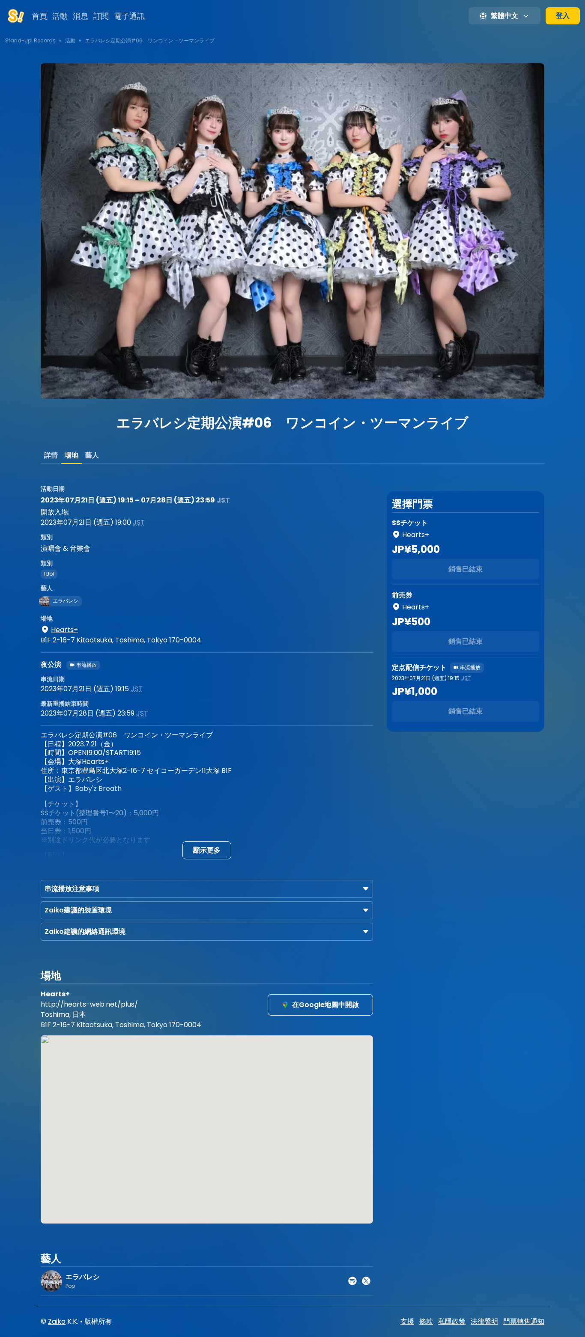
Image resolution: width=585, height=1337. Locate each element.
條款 (426, 1321)
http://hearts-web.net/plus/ (89, 1004)
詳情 (51, 455)
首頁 (39, 16)
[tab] (51, 455)
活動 (60, 16)
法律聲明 (484, 1321)
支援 (407, 1321)
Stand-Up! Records (30, 40)
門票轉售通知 (523, 1321)
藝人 (92, 455)
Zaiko (57, 1321)
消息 (80, 16)
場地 (71, 455)
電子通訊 (129, 16)
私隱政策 (452, 1321)
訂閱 (101, 16)
